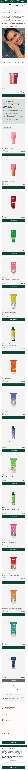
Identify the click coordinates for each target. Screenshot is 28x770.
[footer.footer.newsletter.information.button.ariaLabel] (10, 695)
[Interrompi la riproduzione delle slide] (1, 1)
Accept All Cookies (13, 767)
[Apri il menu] (24, 5)
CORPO (5, 8)
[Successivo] (25, 1)
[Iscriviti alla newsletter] (22, 698)
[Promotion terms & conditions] (21, 1)
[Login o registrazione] (4, 5)
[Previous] (23, 1)
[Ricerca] (2, 5)
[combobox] (19, 62)
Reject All (13, 763)
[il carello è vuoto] (22, 5)
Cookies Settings (13, 760)
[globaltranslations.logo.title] (13, 5)
